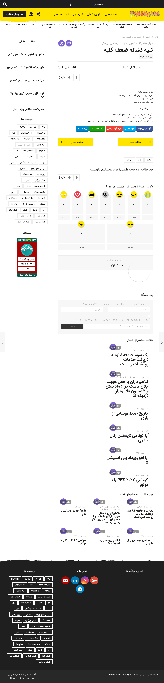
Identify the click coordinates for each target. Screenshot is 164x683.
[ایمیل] (66, 580)
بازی (142, 409)
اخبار (150, 43)
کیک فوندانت (23, 222)
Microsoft (26, 133)
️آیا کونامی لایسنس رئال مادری (129, 438)
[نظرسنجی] (61, 43)
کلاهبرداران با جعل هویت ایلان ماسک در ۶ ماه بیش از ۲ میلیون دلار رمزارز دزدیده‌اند (127, 388)
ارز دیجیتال (133, 377)
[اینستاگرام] (85, 580)
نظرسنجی (115, 43)
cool (22, 127)
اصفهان (42, 150)
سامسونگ (27, 174)
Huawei (41, 133)
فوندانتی (25, 192)
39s (43, 127)
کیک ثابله (41, 216)
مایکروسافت (27, 198)
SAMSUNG (40, 139)
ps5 (137, 409)
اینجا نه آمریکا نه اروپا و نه (50, 26)
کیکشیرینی (40, 222)
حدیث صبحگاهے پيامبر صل (28, 109)
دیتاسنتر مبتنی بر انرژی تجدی (27, 80)
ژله (44, 210)
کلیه (149, 160)
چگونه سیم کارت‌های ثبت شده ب (74, 26)
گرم (139, 160)
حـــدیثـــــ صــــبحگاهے (28, 162)
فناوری (141, 377)
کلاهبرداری (114, 377)
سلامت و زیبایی (138, 350)
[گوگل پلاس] (94, 580)
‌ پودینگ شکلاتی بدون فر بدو (98, 26)
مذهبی (132, 43)
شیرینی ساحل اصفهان (35, 186)
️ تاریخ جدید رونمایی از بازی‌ (130, 416)
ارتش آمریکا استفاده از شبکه (122, 26)
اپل (16, 156)
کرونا (35, 210)
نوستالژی (13, 198)
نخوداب (129, 160)
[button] (71, 4)
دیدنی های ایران (38, 168)
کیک (25, 210)
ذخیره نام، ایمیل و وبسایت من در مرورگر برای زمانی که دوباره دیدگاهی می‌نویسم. (112, 319)
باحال (92, 217)
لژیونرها (41, 198)
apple (33, 127)
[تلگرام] (80, 589)
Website (14, 139)
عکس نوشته (39, 192)
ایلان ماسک (123, 377)
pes (137, 431)
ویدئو (105, 43)
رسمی (22, 168)
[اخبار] (69, 43)
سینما (26, 180)
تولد (43, 162)
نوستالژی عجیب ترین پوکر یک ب (26, 95)
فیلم (13, 192)
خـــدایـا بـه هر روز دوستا (26, 24)
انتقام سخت (28, 156)
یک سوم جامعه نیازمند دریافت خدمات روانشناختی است (130, 360)
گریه (147, 217)
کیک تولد (13, 210)
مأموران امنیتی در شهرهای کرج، (26, 54)
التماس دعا (28, 150)
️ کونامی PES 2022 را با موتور (129, 482)
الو (17, 150)
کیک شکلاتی (25, 216)
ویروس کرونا (29, 204)
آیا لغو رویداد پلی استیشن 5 (128, 460)
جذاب (134, 217)
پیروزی (130, 246)
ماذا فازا (81, 246)
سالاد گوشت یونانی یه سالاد (146, 26)
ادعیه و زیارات (24, 144)
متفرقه (143, 43)
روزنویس (41, 174)
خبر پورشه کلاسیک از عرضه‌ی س (25, 67)
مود (125, 43)
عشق (64, 217)
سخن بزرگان (39, 180)
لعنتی (119, 217)
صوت (18, 186)
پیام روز (14, 204)
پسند (77, 217)
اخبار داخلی (40, 144)
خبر (12, 162)
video (27, 139)
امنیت (42, 156)
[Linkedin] (75, 580)
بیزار (105, 217)
